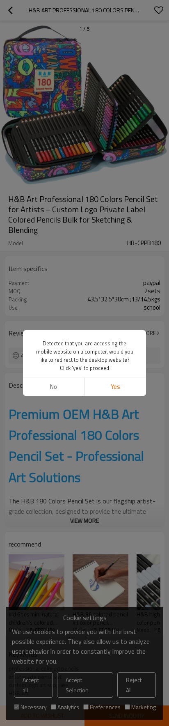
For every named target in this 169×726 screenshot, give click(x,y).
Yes (115, 386)
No (53, 386)
